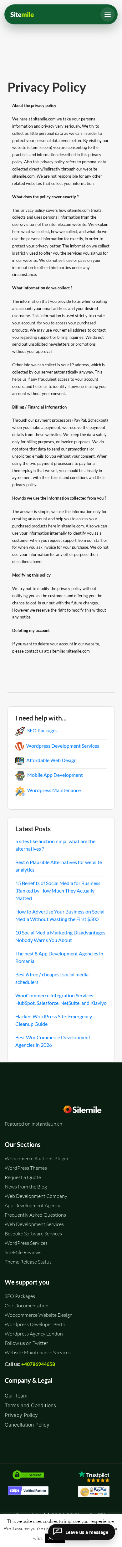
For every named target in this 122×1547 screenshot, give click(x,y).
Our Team (16, 1395)
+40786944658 (38, 1364)
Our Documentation (26, 1305)
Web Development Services (34, 1224)
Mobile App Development (55, 775)
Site (22, 14)
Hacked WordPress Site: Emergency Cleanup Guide (53, 1020)
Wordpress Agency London (34, 1334)
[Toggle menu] (107, 14)
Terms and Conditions (30, 1405)
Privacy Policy (21, 1415)
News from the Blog (26, 1186)
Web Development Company (36, 1196)
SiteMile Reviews (23, 1252)
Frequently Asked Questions (35, 1215)
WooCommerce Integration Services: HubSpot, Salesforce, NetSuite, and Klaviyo (61, 999)
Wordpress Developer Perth (35, 1324)
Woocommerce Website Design (39, 1315)
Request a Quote (23, 1177)
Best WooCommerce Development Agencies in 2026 (52, 1041)
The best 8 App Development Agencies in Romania (59, 957)
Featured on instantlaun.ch (33, 1124)
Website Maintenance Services (38, 1352)
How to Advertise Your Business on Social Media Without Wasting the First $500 (59, 915)
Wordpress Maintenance (54, 790)
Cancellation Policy (27, 1425)
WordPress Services (26, 1243)
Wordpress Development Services (62, 746)
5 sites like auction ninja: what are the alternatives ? (55, 845)
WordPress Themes (26, 1168)
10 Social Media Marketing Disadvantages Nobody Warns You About (60, 936)
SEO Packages (42, 730)
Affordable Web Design (51, 760)
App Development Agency (32, 1205)
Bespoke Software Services (33, 1233)
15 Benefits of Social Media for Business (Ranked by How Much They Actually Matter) (57, 890)
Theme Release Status (28, 1262)
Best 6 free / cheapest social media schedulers (52, 978)
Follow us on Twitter (26, 1343)
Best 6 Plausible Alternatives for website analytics (58, 866)
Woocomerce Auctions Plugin (36, 1158)
